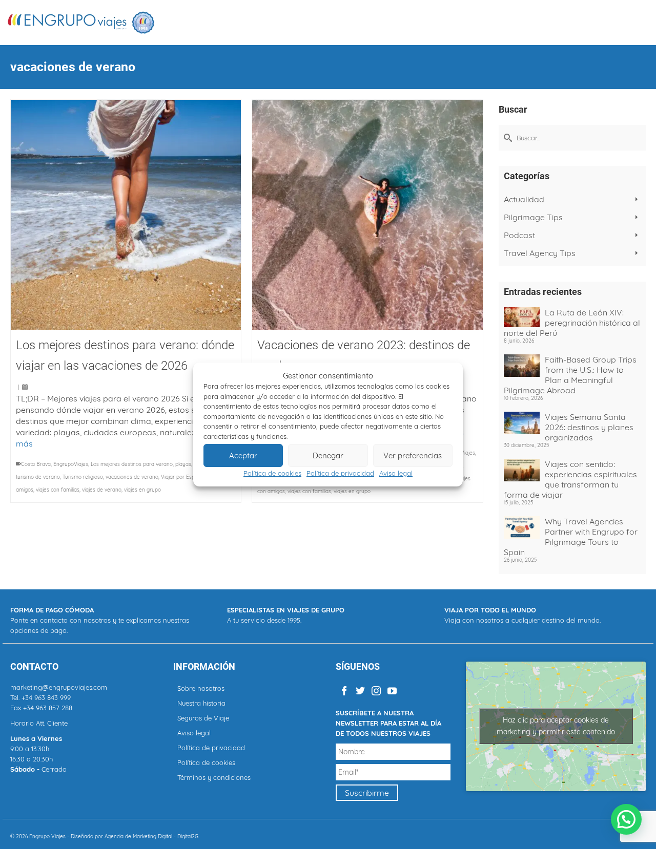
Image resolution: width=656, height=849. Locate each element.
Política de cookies (272, 473)
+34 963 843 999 (46, 697)
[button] (626, 819)
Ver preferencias (412, 455)
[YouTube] (392, 690)
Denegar (328, 455)
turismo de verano (38, 477)
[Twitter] (360, 690)
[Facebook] (344, 690)
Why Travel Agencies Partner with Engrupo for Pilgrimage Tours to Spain (571, 536)
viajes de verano (101, 489)
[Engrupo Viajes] (82, 22)
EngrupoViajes (70, 464)
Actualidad (524, 199)
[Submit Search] (506, 138)
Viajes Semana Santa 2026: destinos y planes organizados (589, 427)
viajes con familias (57, 489)
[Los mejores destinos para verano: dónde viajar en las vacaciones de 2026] (126, 215)
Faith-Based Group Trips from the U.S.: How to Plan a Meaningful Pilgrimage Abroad (570, 374)
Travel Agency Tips (540, 253)
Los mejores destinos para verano (132, 464)
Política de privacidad (340, 473)
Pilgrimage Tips (533, 217)
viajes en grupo (142, 489)
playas (183, 464)
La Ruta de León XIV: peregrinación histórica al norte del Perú (572, 322)
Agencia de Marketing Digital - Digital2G (151, 836)
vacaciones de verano (132, 477)
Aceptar (243, 455)
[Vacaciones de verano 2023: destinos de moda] (367, 215)
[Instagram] (376, 690)
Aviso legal (396, 473)
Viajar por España (182, 477)
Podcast (519, 235)
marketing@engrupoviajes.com (58, 687)
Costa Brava (36, 464)
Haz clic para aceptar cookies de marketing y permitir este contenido (556, 725)
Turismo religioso (83, 477)
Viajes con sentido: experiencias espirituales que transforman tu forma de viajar (570, 479)
